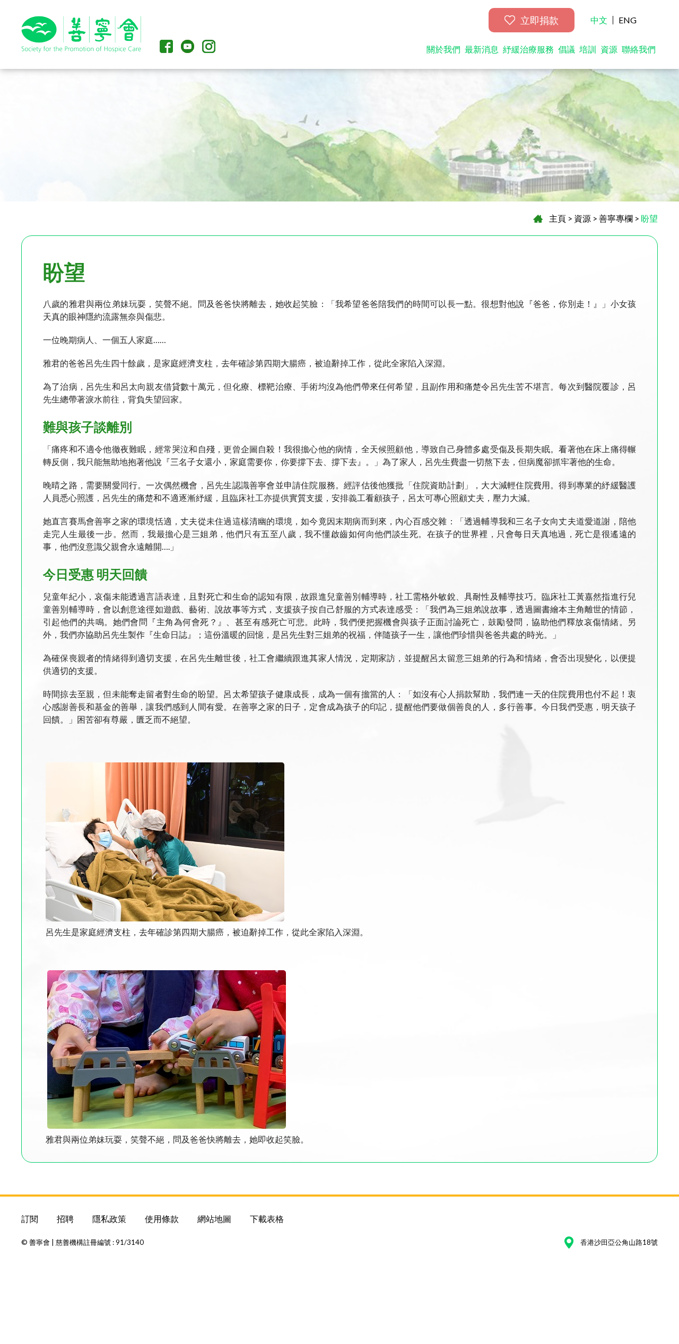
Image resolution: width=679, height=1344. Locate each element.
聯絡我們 (639, 49)
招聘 (65, 1219)
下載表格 (267, 1219)
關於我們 (443, 49)
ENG (628, 20)
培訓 (587, 49)
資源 (608, 49)
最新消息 (482, 49)
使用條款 (162, 1219)
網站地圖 (214, 1219)
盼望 (649, 218)
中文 (598, 20)
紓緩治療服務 (528, 49)
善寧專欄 (616, 218)
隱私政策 (109, 1219)
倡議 (566, 49)
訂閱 (29, 1219)
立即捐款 (539, 20)
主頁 (557, 218)
